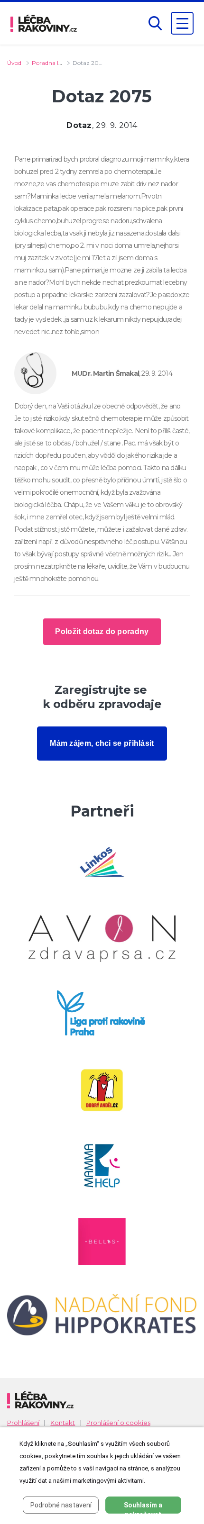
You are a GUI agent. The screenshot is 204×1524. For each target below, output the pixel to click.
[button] (155, 23)
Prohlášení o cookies (118, 1423)
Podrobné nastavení (61, 1505)
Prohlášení (23, 1423)
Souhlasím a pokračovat (143, 1507)
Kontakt (62, 1423)
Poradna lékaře (52, 62)
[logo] (43, 23)
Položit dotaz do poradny (101, 631)
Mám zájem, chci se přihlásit (102, 743)
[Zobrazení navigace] (182, 23)
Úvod (14, 62)
